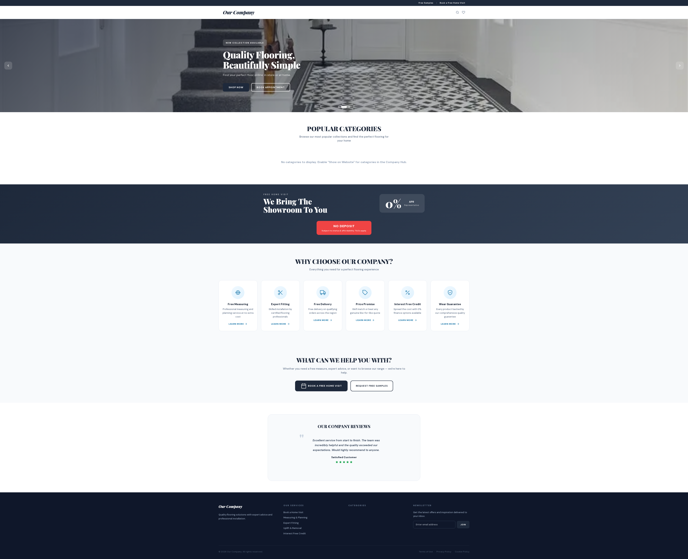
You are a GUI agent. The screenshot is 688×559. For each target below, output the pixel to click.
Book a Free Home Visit (325, 385)
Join (463, 524)
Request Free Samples (372, 385)
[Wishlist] (463, 12)
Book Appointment (271, 87)
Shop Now (236, 87)
